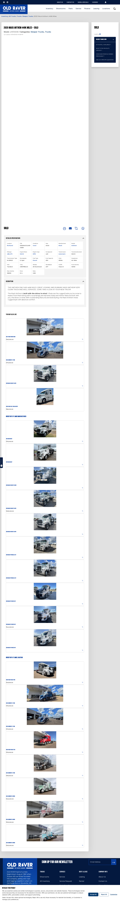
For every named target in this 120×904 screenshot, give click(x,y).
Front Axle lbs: (75, 264)
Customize (113, 894)
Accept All (93, 894)
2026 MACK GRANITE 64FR (11, 508)
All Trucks (12, 16)
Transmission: (62, 252)
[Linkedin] (7, 2)
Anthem (74, 245)
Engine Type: (36, 252)
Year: (47, 243)
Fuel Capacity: (49, 258)
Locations (106, 8)
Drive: (21, 271)
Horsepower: (49, 252)
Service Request (66, 881)
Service (78, 8)
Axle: (8, 264)
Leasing (96, 8)
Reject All (104, 894)
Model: (73, 243)
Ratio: (34, 271)
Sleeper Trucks (28, 16)
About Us (60, 2)
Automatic (62, 254)
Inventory (49, 8)
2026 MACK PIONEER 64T (11, 601)
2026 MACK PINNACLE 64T (11, 555)
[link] (65, 228)
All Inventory (45, 881)
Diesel (35, 260)
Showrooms (61, 8)
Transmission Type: (12, 258)
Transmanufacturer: (76, 252)
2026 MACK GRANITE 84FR (11, 383)
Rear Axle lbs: (10, 271)
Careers (95, 2)
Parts (71, 8)
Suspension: (74, 258)
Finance (87, 8)
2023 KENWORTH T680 (10, 360)
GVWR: (60, 264)
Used (34, 245)
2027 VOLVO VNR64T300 (10, 336)
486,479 (9, 254)
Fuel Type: (35, 258)
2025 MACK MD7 (9, 462)
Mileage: (9, 252)
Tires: (21, 264)
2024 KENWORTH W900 (10, 796)
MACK (22, 254)
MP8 (34, 254)
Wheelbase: (49, 264)
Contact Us (70, 2)
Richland (10, 245)
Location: (9, 243)
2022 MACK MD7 (9, 438)
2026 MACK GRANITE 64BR (11, 485)
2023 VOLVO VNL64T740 (10, 749)
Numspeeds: (23, 258)
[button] (105, 2)
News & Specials (83, 2)
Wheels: (35, 264)
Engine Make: (23, 252)
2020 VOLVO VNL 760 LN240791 (12, 406)
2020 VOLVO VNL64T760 (10, 680)
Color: (60, 258)
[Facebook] (3, 2)
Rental (81, 881)
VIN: (21, 243)
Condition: (35, 243)
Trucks (19, 16)
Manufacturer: (62, 243)
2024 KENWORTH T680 (10, 773)
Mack (60, 245)
